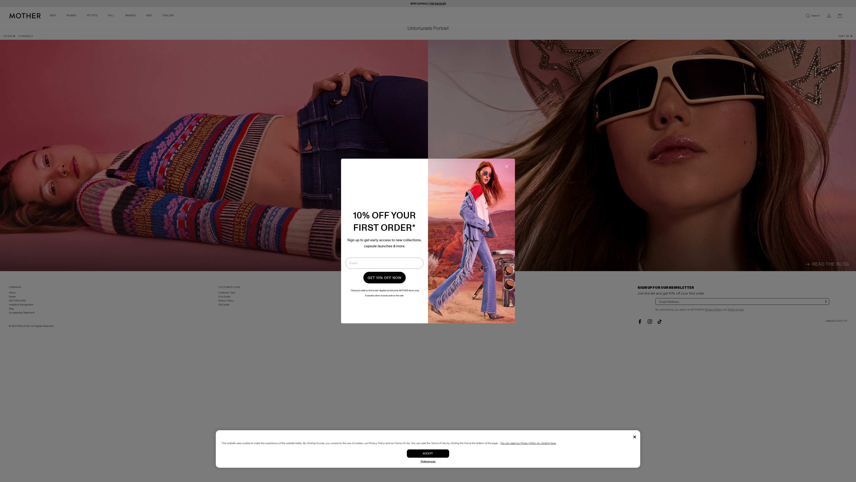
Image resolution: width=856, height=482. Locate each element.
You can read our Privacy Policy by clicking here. (528, 443)
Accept (428, 453)
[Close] (635, 437)
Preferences (428, 461)
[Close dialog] (507, 166)
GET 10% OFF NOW (384, 277)
